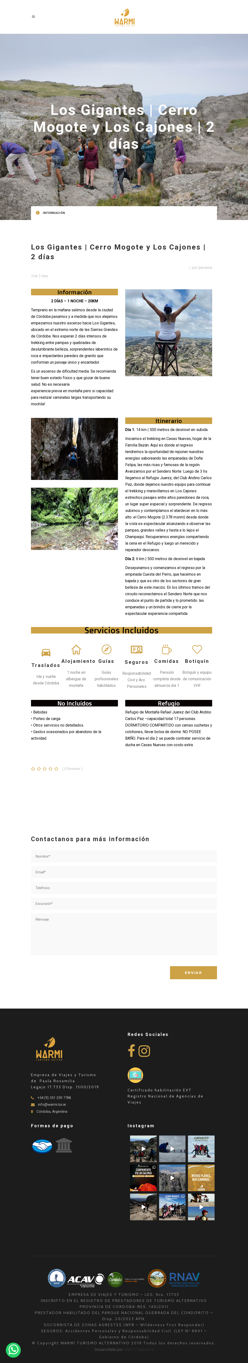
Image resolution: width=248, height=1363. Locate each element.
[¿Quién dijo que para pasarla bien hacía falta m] (201, 1149)
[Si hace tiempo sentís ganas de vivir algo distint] (201, 1207)
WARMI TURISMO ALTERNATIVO (96, 1343)
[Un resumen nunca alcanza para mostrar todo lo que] (143, 1207)
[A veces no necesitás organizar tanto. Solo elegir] (201, 1178)
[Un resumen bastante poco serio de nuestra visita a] (172, 1149)
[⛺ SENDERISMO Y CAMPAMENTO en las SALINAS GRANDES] (143, 1178)
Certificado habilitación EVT (160, 1090)
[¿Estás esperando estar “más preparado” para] (143, 1149)
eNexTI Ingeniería (139, 1349)
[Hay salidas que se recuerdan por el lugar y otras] (172, 1207)
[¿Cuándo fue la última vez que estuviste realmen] (172, 1178)
